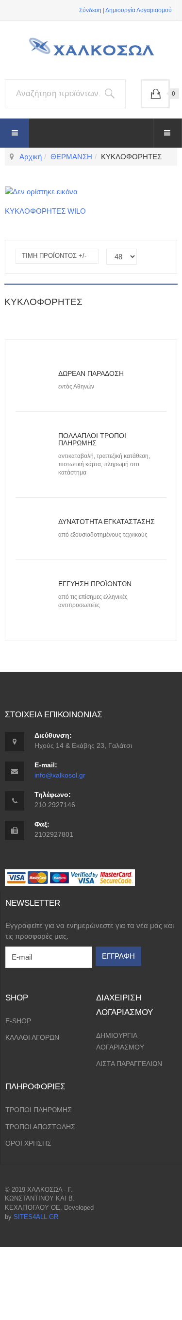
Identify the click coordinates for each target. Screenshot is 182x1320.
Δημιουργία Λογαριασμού (138, 10)
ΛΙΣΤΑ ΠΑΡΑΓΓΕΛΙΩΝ (129, 1063)
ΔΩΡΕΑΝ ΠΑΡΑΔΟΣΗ (91, 373)
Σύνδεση (90, 10)
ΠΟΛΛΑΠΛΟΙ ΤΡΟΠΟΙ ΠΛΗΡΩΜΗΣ (92, 439)
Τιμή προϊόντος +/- (54, 255)
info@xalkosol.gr (59, 775)
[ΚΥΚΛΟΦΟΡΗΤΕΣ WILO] (41, 191)
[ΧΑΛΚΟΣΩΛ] (91, 50)
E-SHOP (18, 1021)
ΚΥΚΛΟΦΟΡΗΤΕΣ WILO (45, 211)
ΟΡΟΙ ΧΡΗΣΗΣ (28, 1143)
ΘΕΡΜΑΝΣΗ (71, 156)
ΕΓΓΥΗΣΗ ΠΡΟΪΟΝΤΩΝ (95, 584)
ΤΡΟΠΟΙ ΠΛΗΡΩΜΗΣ (38, 1110)
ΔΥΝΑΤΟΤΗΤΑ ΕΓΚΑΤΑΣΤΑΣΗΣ (106, 521)
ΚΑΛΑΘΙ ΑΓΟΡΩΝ (32, 1037)
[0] (155, 93)
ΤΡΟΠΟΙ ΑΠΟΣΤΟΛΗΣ (40, 1127)
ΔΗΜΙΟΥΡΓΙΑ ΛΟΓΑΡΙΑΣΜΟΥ (120, 1041)
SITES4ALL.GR (36, 1216)
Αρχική (30, 156)
